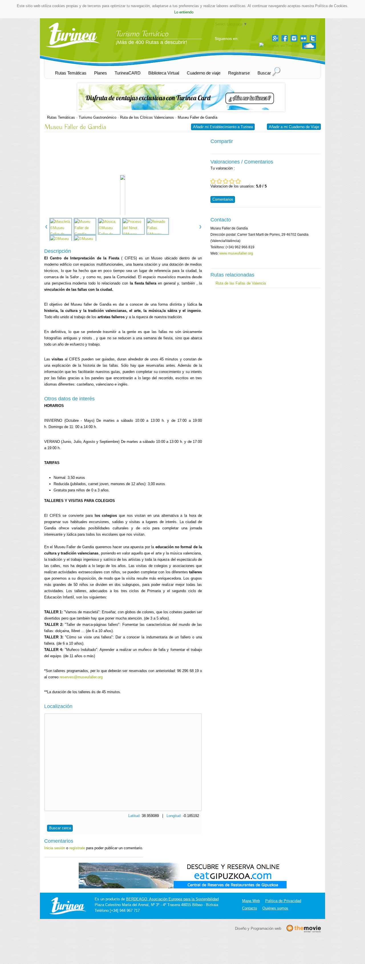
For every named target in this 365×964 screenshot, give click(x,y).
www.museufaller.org (236, 253)
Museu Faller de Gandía (197, 117)
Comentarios (222, 199)
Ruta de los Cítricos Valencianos (147, 117)
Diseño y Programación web (258, 928)
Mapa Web (251, 901)
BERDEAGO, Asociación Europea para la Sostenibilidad (172, 899)
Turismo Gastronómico (97, 117)
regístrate (77, 848)
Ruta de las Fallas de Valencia (241, 283)
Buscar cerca (60, 828)
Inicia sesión (54, 848)
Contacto (249, 908)
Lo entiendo (183, 12)
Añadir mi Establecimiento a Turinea (223, 127)
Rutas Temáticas (61, 117)
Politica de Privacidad (283, 901)
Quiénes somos (275, 908)
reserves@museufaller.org (81, 677)
